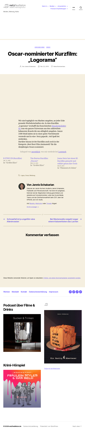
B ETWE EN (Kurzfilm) (12, 158)
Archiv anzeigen (33, 207)
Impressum (53, 292)
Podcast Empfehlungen (58, 9)
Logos (23, 175)
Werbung (32, 175)
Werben (6, 292)
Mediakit (15, 292)
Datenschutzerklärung (38, 292)
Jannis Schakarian (30, 66)
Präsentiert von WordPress (49, 426)
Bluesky (32, 203)
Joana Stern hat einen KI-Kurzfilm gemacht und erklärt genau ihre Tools (67, 161)
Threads (49, 203)
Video (48, 47)
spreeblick (35, 152)
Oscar (27, 175)
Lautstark (62, 152)
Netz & (44, 6)
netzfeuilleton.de (15, 426)
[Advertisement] (42, 27)
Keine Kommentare (59, 66)
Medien (52, 6)
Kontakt (24, 292)
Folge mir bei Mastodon (52, 368)
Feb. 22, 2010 (44, 66)
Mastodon (38, 203)
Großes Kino (40, 47)
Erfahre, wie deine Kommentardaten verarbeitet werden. (62, 278)
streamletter (62, 6)
